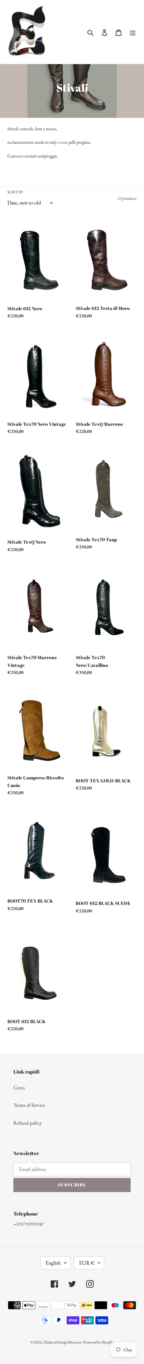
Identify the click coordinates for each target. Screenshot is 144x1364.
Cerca (19, 1087)
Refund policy (27, 1123)
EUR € (86, 1262)
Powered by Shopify (98, 1342)
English (53, 1262)
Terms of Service (29, 1105)
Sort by (15, 192)
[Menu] (133, 32)
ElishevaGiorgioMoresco (63, 1342)
